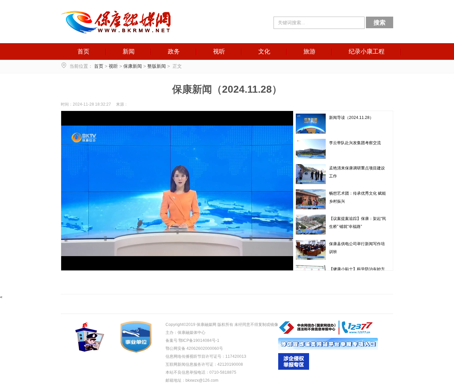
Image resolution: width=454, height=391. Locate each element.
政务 (174, 51)
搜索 (380, 22)
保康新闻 (132, 66)
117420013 (235, 356)
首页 (83, 51)
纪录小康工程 (367, 51)
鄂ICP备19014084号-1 (198, 340)
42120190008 (230, 364)
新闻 (129, 51)
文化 (264, 51)
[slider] (176, 265)
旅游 (309, 51)
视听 (219, 51)
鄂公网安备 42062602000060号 (194, 348)
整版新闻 (156, 66)
